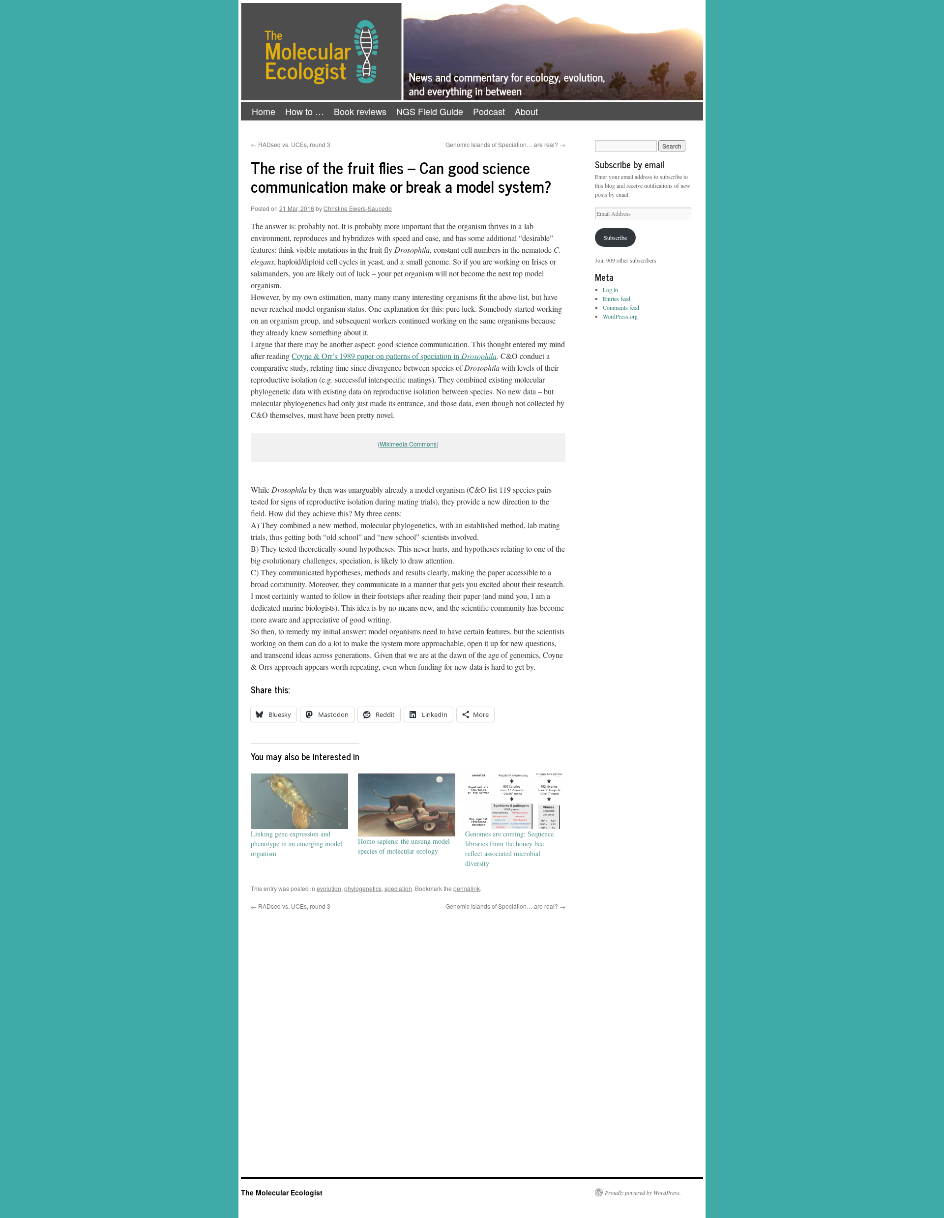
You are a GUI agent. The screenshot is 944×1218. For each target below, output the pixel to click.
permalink (466, 888)
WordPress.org (620, 316)
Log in (610, 290)
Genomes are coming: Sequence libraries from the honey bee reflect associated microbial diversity (509, 848)
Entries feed (616, 298)
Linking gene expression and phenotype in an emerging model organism (296, 843)
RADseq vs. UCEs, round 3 (290, 144)
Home (263, 111)
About (526, 111)
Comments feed (621, 307)
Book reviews (360, 111)
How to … (304, 111)
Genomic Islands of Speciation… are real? (505, 144)
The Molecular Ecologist (282, 1192)
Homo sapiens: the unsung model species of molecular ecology (404, 846)
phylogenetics (363, 888)
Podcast (489, 111)
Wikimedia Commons (408, 444)
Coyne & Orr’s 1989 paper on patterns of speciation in (394, 356)
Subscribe (615, 237)
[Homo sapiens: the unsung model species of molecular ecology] (406, 805)
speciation (398, 888)
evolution (329, 888)
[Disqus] (408, 1034)
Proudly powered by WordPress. (643, 1192)
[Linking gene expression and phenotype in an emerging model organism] (299, 801)
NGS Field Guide (429, 111)
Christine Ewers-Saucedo (358, 208)
